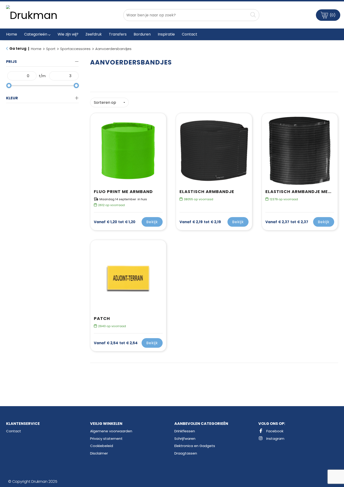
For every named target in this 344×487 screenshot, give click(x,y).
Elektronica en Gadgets (194, 445)
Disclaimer (99, 453)
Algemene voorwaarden (111, 431)
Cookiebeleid (101, 445)
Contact (13, 431)
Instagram (274, 438)
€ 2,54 (116, 343)
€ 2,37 (286, 222)
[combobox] (186, 15)
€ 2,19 (200, 222)
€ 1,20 (114, 222)
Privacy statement (106, 438)
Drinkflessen (184, 431)
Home (36, 48)
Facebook (274, 431)
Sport (50, 48)
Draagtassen (185, 453)
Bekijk (152, 222)
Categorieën (35, 34)
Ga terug (17, 48)
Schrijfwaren (184, 438)
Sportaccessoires (75, 48)
